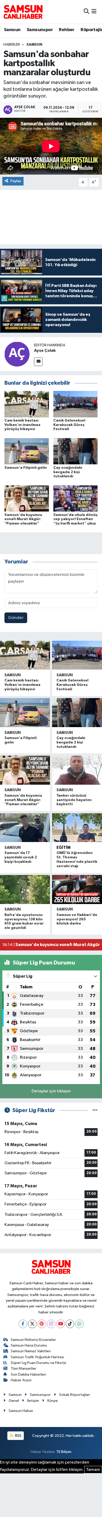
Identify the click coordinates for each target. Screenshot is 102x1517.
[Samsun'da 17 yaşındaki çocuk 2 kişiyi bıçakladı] (25, 827)
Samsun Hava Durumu (29, 1345)
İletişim (33, 1401)
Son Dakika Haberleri (28, 1374)
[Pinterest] (41, 1324)
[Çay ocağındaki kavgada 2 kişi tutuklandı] (75, 451)
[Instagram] (51, 1324)
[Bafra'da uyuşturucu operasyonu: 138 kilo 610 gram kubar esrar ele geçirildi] (25, 889)
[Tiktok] (70, 1324)
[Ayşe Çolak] (17, 354)
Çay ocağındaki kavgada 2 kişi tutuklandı (67, 472)
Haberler (11, 44)
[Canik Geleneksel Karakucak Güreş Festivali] (75, 404)
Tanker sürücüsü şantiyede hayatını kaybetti (74, 800)
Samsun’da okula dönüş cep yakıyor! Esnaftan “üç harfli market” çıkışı (75, 519)
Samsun (12, 29)
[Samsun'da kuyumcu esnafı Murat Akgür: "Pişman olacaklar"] (26, 498)
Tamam (93, 1469)
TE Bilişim (63, 1452)
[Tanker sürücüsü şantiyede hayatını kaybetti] (77, 770)
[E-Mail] (38, 361)
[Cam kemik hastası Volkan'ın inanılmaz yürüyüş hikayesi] (26, 404)
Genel (14, 1401)
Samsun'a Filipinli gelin (25, 468)
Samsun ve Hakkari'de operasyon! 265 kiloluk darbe (76, 919)
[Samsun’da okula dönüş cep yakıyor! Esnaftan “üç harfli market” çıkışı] (75, 498)
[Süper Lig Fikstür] (95, 1110)
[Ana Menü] (94, 11)
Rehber (66, 29)
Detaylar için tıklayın (51, 1091)
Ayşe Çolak (45, 350)
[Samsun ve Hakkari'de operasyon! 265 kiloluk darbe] (77, 889)
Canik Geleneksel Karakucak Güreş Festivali (69, 425)
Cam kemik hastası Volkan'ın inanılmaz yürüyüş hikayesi (22, 425)
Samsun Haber (21, 1411)
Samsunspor (40, 29)
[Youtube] (60, 1324)
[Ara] (86, 11)
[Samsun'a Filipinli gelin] (26, 451)
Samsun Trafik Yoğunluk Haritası (37, 1357)
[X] (32, 1324)
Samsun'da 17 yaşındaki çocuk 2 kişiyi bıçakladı (20, 857)
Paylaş (15, 181)
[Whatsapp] (79, 1324)
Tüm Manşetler (23, 1368)
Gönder (16, 618)
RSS (17, 1436)
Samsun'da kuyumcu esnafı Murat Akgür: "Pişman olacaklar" (23, 519)
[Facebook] (23, 1324)
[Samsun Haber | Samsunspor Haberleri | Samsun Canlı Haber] (23, 11)
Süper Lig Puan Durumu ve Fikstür (38, 1363)
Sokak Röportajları (74, 1395)
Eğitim (63, 848)
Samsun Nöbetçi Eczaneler (33, 1340)
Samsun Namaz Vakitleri (31, 1351)
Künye (52, 1401)
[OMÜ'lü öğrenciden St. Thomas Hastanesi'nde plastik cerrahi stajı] (77, 827)
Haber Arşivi (21, 1380)
